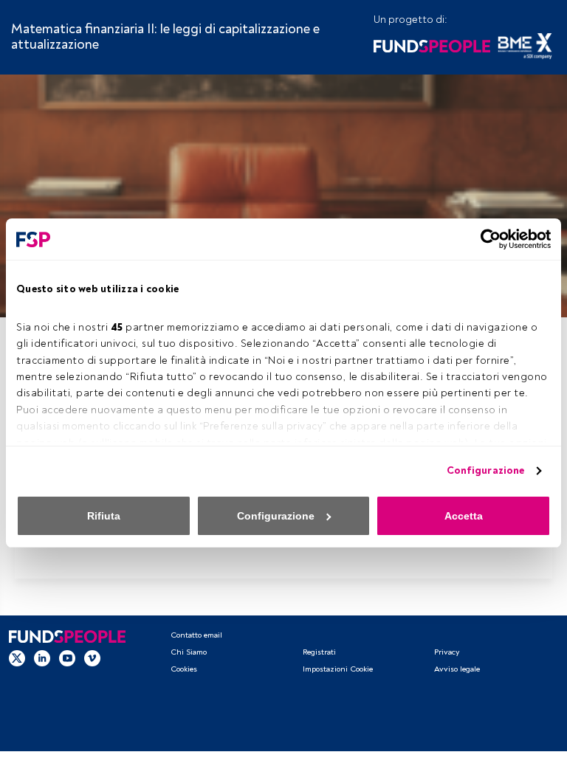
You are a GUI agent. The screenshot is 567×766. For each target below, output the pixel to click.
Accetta (463, 516)
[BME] (525, 44)
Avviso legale (457, 669)
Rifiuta (103, 516)
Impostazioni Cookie (338, 669)
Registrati (319, 652)
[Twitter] (17, 658)
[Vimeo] (92, 658)
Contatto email (196, 635)
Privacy (446, 652)
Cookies (184, 669)
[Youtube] (67, 658)
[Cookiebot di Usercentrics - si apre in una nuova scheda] (486, 239)
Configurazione (485, 470)
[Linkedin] (42, 658)
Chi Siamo (189, 652)
